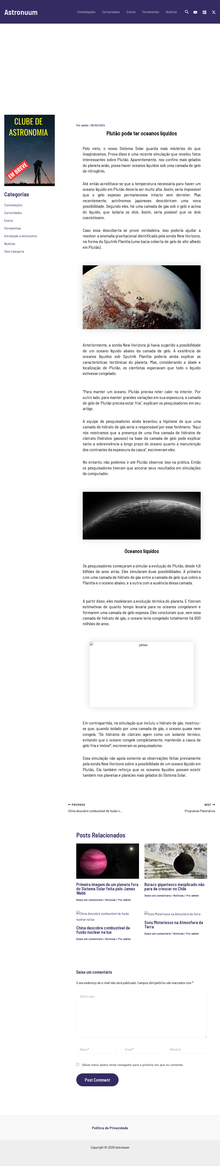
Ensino (131, 12)
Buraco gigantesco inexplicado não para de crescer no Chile (174, 886)
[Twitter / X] (214, 12)
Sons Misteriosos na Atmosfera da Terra (173, 924)
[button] (187, 12)
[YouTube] (195, 12)
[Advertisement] (110, 69)
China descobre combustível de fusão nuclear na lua (103, 930)
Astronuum (21, 11)
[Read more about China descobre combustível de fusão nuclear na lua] (107, 916)
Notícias (171, 12)
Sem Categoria (14, 251)
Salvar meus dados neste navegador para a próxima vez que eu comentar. (133, 1065)
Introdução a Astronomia (20, 236)
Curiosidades (111, 12)
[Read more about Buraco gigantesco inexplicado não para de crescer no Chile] (175, 861)
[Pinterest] (204, 12)
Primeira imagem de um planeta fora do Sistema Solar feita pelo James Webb (107, 889)
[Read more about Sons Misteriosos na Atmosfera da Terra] (172, 913)
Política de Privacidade (110, 1127)
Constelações (86, 12)
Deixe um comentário (89, 900)
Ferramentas (150, 12)
